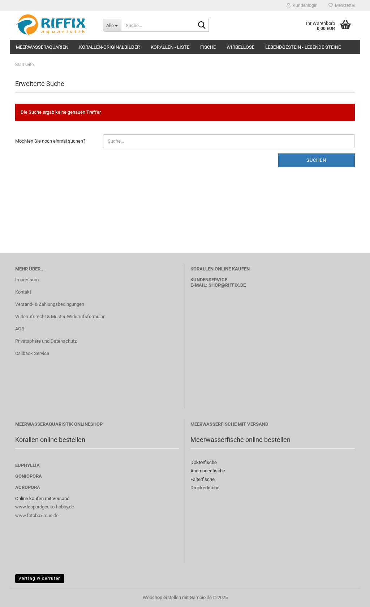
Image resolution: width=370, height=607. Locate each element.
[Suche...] (202, 25)
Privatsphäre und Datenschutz (46, 341)
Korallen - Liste (170, 47)
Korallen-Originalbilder (109, 47)
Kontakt (23, 292)
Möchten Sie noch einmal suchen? (50, 141)
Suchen (316, 160)
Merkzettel (344, 5)
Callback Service (32, 353)
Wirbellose (240, 47)
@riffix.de (233, 285)
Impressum (27, 279)
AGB (19, 328)
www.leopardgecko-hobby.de (44, 507)
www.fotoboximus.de (37, 515)
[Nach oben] (350, 596)
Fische (208, 47)
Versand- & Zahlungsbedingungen (49, 304)
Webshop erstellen (162, 597)
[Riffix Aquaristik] (53, 25)
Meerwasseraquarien (42, 47)
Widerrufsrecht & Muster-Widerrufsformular (59, 316)
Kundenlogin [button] (304, 5)
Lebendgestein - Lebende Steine (303, 47)
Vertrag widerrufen (39, 578)
